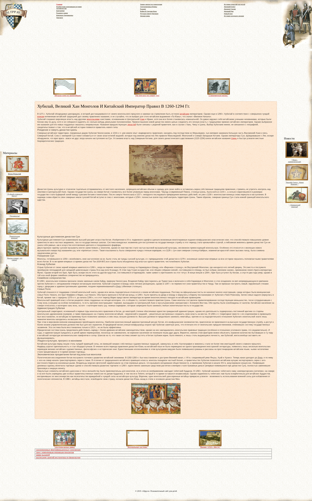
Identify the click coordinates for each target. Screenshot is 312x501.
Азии (142, 119)
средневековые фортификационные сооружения (58, 450)
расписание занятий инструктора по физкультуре (58, 458)
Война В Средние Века (148, 11)
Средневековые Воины (148, 7)
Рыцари (143, 9)
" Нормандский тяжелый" (294, 206)
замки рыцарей (43, 455)
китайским (184, 114)
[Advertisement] (298, 98)
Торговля (59, 18)
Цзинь (234, 138)
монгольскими (93, 119)
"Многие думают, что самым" (14, 259)
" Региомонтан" (14, 216)
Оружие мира (145, 16)
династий (131, 125)
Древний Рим (229, 11)
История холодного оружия (234, 16)
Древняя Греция (230, 9)
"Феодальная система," (137, 447)
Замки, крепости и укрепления (151, 4)
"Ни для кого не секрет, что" (147, 96)
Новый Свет (228, 14)
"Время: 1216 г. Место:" (210, 447)
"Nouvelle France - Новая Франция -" (295, 183)
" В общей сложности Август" (14, 195)
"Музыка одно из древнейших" (68, 96)
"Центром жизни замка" (64, 447)
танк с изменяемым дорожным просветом (55, 452)
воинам (40, 117)
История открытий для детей (234, 4)
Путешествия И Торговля (149, 14)
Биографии (60, 11)
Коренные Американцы (64, 15)
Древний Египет (229, 7)
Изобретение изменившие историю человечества (69, 7)
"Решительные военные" (14, 237)
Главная (59, 4)
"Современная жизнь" (218, 96)
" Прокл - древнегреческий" (294, 161)
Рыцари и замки (62, 13)
